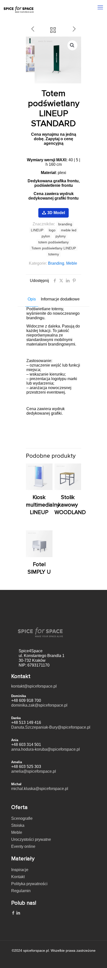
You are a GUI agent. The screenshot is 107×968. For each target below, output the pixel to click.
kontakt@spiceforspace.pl (34, 686)
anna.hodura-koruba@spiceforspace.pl (45, 749)
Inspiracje (19, 870)
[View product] (47, 469)
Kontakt (18, 877)
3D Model (56, 213)
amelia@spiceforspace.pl (33, 771)
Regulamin (21, 891)
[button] (72, 45)
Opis (32, 299)
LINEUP (37, 230)
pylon (46, 236)
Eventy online (23, 846)
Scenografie (22, 818)
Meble (71, 263)
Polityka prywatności (29, 884)
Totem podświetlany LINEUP (53, 248)
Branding (56, 263)
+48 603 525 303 (26, 766)
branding (65, 224)
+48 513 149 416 (26, 722)
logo (52, 230)
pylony (60, 236)
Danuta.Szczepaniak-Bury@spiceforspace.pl (50, 727)
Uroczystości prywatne (31, 839)
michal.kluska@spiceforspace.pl (39, 788)
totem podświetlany (53, 242)
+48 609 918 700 (26, 700)
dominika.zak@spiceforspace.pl (39, 705)
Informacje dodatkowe (60, 299)
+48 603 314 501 (26, 744)
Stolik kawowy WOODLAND (70, 505)
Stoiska (17, 825)
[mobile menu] (100, 7)
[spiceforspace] (19, 6)
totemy (53, 254)
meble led (68, 230)
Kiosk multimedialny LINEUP (42, 505)
